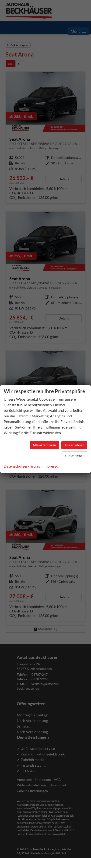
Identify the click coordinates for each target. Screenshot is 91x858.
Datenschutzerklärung (22, 466)
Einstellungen (74, 455)
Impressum (52, 466)
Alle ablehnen (74, 445)
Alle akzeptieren (44, 445)
